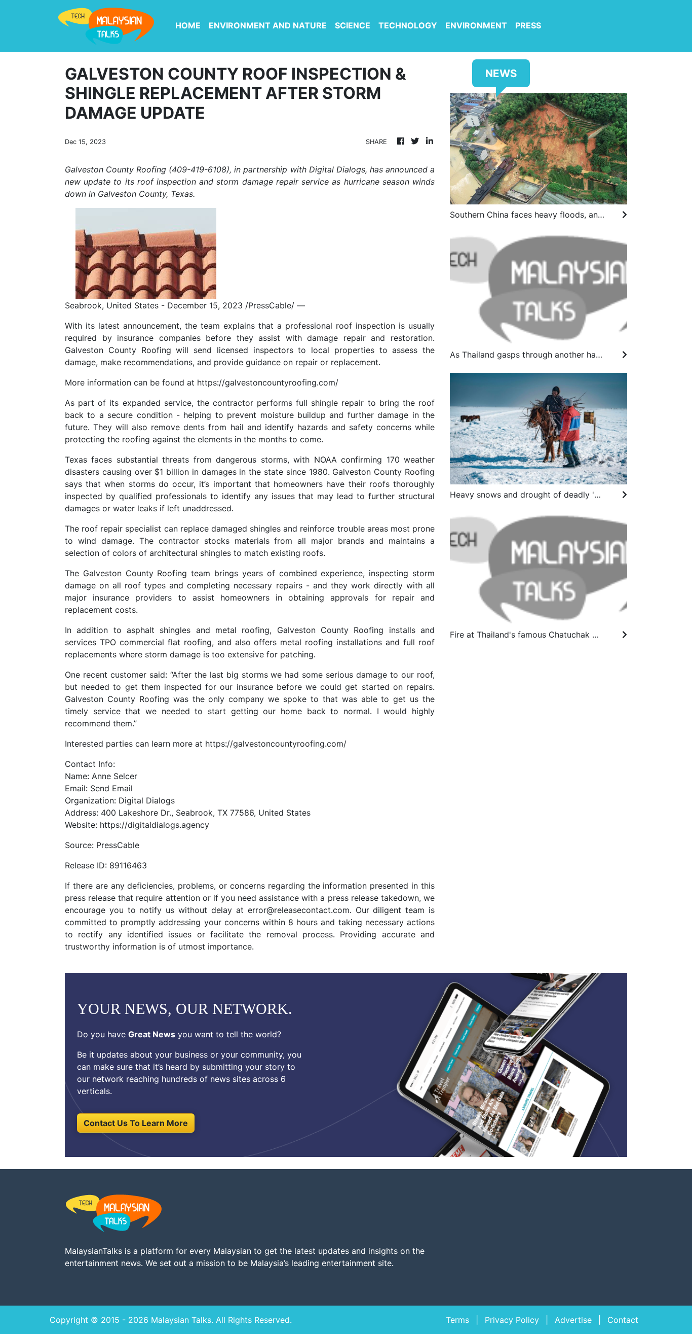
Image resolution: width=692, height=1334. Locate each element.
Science (352, 25)
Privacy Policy (512, 1320)
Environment (476, 25)
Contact (622, 1320)
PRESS (528, 25)
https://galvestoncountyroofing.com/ (267, 382)
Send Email (111, 788)
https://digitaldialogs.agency (154, 825)
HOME (188, 25)
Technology (407, 25)
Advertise (573, 1320)
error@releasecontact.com (299, 910)
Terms (457, 1320)
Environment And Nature (268, 25)
